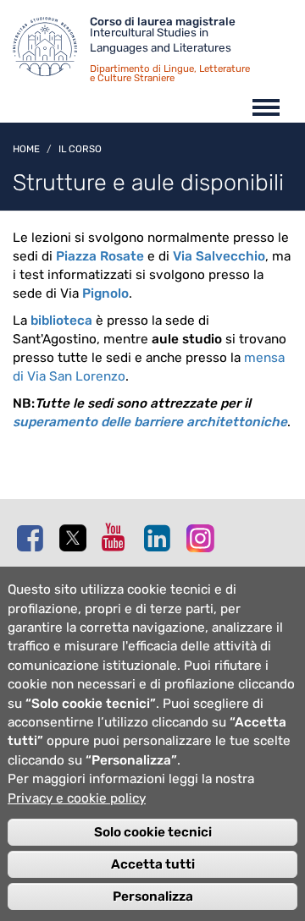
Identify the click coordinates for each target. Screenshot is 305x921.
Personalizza (153, 896)
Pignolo (105, 293)
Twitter (76, 538)
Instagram (203, 537)
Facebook (34, 538)
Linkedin (161, 538)
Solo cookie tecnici (153, 832)
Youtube (118, 537)
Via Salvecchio (219, 256)
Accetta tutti (153, 864)
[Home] (51, 51)
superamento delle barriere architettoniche (150, 422)
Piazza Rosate (101, 256)
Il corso (80, 149)
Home (26, 149)
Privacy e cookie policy (77, 798)
